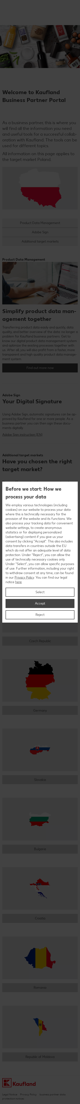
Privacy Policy (24, 577)
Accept (40, 603)
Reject (40, 615)
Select (40, 592)
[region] (40, 552)
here (18, 582)
